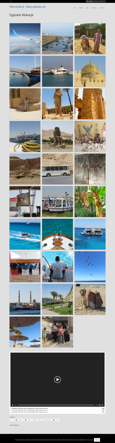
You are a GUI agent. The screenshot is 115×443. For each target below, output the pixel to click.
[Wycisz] (100, 405)
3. (29, 412)
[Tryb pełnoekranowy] (102, 405)
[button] (57, 379)
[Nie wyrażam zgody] (113, 440)
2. (29, 410)
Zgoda (96, 439)
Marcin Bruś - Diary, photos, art (28, 6)
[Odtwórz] (12, 405)
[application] (57, 380)
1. (29, 408)
